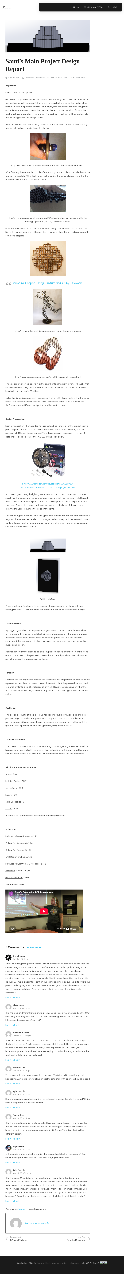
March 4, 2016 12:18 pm (21, 1118)
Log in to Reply (12, 997)
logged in (22, 1209)
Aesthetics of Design (27, 1263)
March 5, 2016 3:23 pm (21, 1008)
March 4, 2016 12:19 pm (21, 1094)
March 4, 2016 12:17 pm (21, 1149)
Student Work (61, 77)
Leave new (33, 947)
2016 (52, 77)
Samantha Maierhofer (34, 77)
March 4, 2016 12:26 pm (22, 1036)
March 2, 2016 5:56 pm (22, 1173)
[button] (119, 7)
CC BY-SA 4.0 (93, 1263)
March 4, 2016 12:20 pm (22, 1070)
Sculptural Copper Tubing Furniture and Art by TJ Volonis (47, 283)
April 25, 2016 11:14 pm (21, 959)
